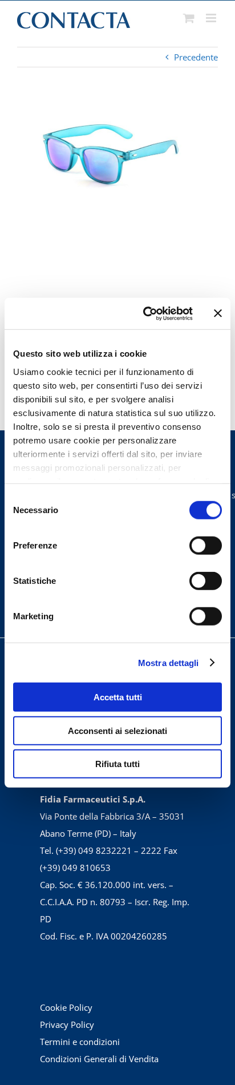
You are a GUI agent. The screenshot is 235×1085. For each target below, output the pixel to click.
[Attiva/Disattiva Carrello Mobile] (189, 18)
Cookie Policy (66, 1007)
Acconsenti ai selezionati (117, 730)
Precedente (196, 57)
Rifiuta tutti (117, 764)
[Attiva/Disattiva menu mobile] (212, 18)
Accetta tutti (118, 697)
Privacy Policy (67, 1024)
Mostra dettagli (168, 662)
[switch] (205, 546)
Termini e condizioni (80, 1041)
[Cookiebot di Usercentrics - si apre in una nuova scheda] (145, 313)
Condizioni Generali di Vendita (99, 1058)
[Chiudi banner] (218, 313)
